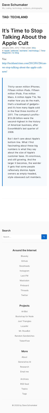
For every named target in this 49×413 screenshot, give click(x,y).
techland (23, 51)
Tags (24, 393)
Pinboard (24, 285)
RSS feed (24, 384)
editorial (14, 51)
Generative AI (24, 362)
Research (24, 367)
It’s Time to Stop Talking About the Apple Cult (24, 36)
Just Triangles (24, 321)
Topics (24, 389)
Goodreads (24, 266)
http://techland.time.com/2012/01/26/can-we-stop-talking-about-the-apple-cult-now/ (24, 67)
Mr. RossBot (24, 331)
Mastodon (24, 280)
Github (24, 261)
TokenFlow (24, 341)
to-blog (15, 53)
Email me (24, 371)
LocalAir (24, 326)
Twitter (24, 295)
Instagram (24, 271)
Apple (6, 51)
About (24, 357)
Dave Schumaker (15, 4)
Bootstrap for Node (25, 316)
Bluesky (24, 256)
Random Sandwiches (24, 336)
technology (34, 51)
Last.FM (24, 275)
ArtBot (24, 311)
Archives (25, 379)
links (34, 48)
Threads (24, 290)
